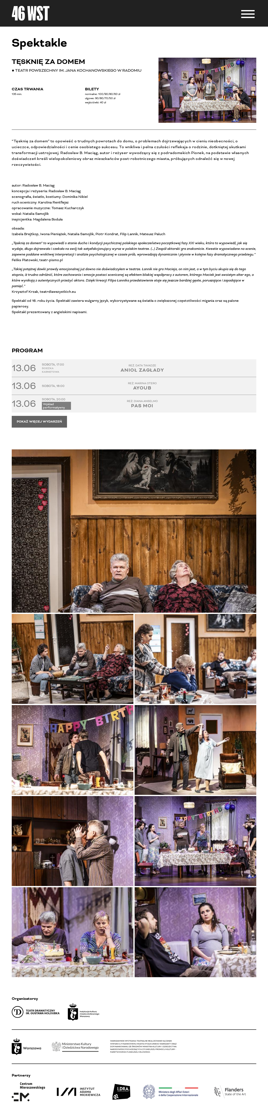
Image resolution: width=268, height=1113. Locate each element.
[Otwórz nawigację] (248, 13)
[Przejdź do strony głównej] (30, 13)
